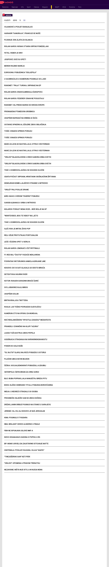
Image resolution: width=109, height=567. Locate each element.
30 (24, 20)
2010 (15, 20)
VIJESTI (7, 20)
